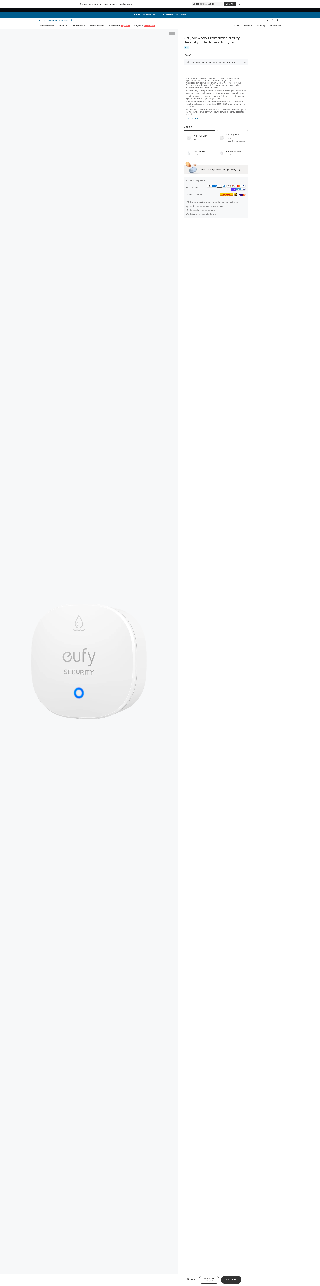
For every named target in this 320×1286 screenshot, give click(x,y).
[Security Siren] (232, 137)
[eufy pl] (43, 20)
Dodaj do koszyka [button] (209, 1280)
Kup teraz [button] (231, 1280)
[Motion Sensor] (232, 153)
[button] (239, 4)
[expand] (245, 62)
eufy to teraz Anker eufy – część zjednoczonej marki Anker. (160, 15)
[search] (266, 20)
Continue (230, 4)
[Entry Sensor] (199, 153)
